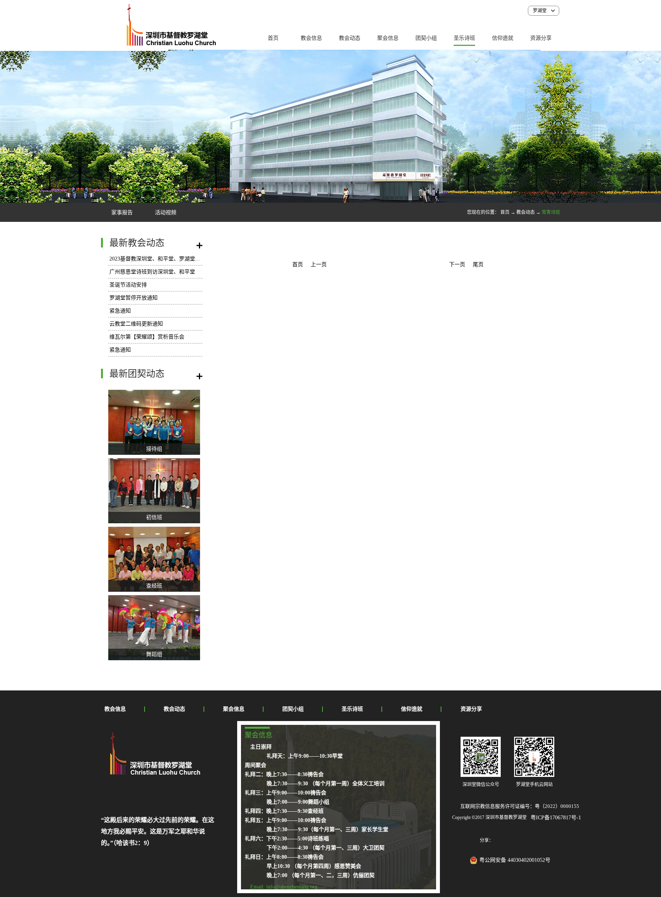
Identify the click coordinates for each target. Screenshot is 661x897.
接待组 (154, 449)
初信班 (154, 517)
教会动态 (525, 212)
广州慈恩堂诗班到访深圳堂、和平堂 (152, 272)
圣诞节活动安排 (128, 285)
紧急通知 (120, 311)
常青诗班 (551, 212)
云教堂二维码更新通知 (136, 324)
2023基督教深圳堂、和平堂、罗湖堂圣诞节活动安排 (171, 259)
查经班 (154, 586)
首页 (273, 38)
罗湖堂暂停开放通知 (133, 298)
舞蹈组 (154, 654)
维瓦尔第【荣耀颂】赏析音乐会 (146, 337)
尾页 (478, 264)
